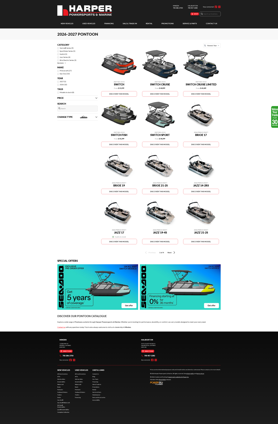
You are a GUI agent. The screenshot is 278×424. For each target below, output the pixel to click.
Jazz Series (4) (65, 57)
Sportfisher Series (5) (67, 51)
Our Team (95, 379)
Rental (149, 23)
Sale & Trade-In (130, 23)
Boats (59, 387)
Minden (176, 6)
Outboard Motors (62, 392)
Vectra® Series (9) (66, 48)
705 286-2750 (178, 8)
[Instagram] (219, 7)
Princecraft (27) (66, 71)
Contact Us (211, 23)
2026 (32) (63, 84)
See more (60, 63)
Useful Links (98, 370)
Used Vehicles (88, 23)
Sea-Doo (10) (65, 74)
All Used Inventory (80, 374)
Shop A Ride (162, 379)
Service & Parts (190, 23)
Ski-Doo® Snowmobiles (61, 406)
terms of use (200, 373)
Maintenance (96, 395)
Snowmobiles (61, 382)
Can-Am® (60, 400)
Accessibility (96, 400)
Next (170, 252)
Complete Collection (63, 412)
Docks (59, 397)
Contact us (61, 327)
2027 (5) (63, 81)
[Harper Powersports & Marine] (84, 10)
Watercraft (60, 384)
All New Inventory (62, 374)
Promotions (167, 23)
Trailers (59, 395)
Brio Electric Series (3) (68, 60)
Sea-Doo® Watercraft (63, 402)
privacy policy (190, 373)
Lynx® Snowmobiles (63, 409)
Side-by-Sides (61, 379)
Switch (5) (63, 54)
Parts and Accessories (98, 397)
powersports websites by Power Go (178, 377)
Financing (109, 23)
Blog (93, 376)
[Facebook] (216, 7)
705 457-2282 (193, 8)
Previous (152, 252)
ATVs (58, 376)
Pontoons (60, 389)
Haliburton (193, 6)
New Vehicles (67, 23)
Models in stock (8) (67, 92)
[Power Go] (169, 383)
